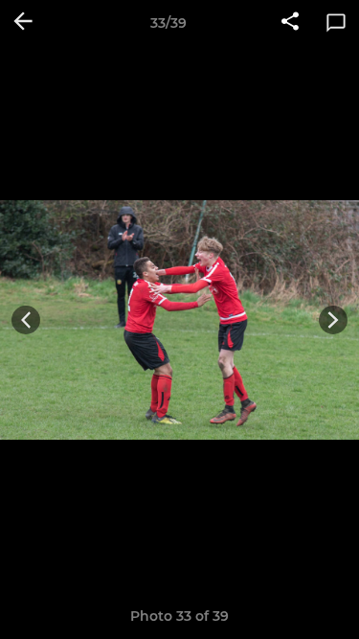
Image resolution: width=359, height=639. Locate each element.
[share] (290, 23)
